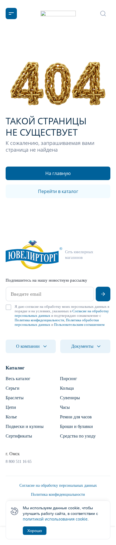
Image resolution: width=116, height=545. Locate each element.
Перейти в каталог (58, 191)
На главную (58, 173)
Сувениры (70, 397)
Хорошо (34, 530)
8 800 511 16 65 (19, 461)
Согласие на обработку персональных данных (58, 485)
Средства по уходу (78, 436)
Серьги (12, 388)
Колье (11, 416)
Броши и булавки (76, 426)
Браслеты (15, 397)
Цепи (11, 407)
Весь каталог (18, 378)
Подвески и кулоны (25, 426)
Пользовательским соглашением (79, 324)
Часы (65, 407)
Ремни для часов (76, 416)
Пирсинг (68, 378)
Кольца (67, 388)
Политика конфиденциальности (39, 320)
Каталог (15, 368)
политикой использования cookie (55, 519)
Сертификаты (19, 436)
